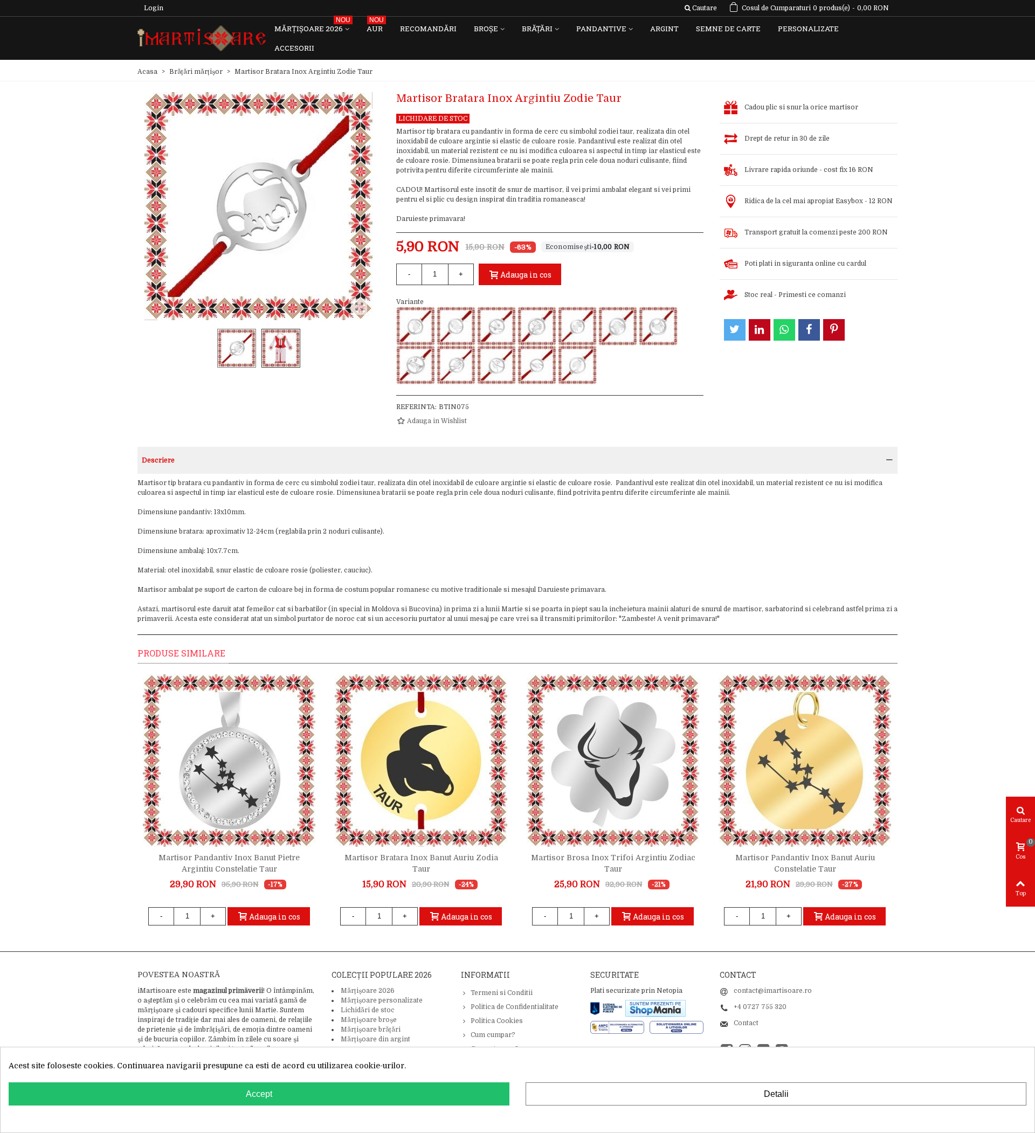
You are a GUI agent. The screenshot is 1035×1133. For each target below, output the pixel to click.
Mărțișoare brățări (371, 1029)
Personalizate (808, 28)
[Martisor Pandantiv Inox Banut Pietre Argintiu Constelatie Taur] (229, 760)
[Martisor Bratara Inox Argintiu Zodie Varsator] (537, 365)
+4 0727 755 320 (760, 1007)
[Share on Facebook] (809, 330)
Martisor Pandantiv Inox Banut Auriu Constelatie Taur (805, 863)
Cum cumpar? (493, 1035)
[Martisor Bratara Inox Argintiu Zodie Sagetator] (537, 326)
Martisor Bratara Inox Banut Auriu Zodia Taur (421, 863)
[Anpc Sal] (620, 1027)
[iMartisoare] (201, 38)
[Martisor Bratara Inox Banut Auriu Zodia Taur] (421, 760)
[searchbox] (700, 8)
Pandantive (601, 28)
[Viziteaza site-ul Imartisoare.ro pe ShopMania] (655, 1007)
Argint (664, 28)
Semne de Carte (728, 28)
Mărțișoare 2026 (312, 26)
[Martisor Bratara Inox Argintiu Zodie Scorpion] (496, 326)
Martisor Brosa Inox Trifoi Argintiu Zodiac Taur (613, 863)
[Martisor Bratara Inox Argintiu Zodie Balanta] (496, 365)
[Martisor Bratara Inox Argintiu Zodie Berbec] (658, 326)
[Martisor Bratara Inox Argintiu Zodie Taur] (456, 365)
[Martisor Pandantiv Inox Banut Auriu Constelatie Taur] (805, 760)
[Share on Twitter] (735, 330)
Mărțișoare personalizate (382, 1000)
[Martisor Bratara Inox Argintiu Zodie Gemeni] (456, 326)
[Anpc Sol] (676, 1027)
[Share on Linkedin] (759, 330)
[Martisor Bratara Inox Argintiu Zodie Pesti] (577, 365)
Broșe (486, 28)
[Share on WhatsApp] (784, 330)
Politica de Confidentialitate (514, 1007)
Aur (375, 26)
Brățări (537, 28)
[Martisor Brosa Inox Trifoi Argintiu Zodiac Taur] (613, 760)
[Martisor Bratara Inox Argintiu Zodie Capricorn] (617, 326)
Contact (746, 1023)
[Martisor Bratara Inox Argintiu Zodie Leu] (415, 326)
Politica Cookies (497, 1021)
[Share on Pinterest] (834, 330)
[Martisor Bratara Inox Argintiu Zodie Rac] (577, 326)
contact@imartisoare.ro (773, 990)
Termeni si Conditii (502, 993)
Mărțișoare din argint (375, 1039)
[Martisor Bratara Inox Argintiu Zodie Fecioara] (415, 365)
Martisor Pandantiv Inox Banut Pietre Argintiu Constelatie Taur (229, 863)
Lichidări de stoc (368, 1010)
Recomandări (428, 28)
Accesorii (294, 48)
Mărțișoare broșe (369, 1020)
